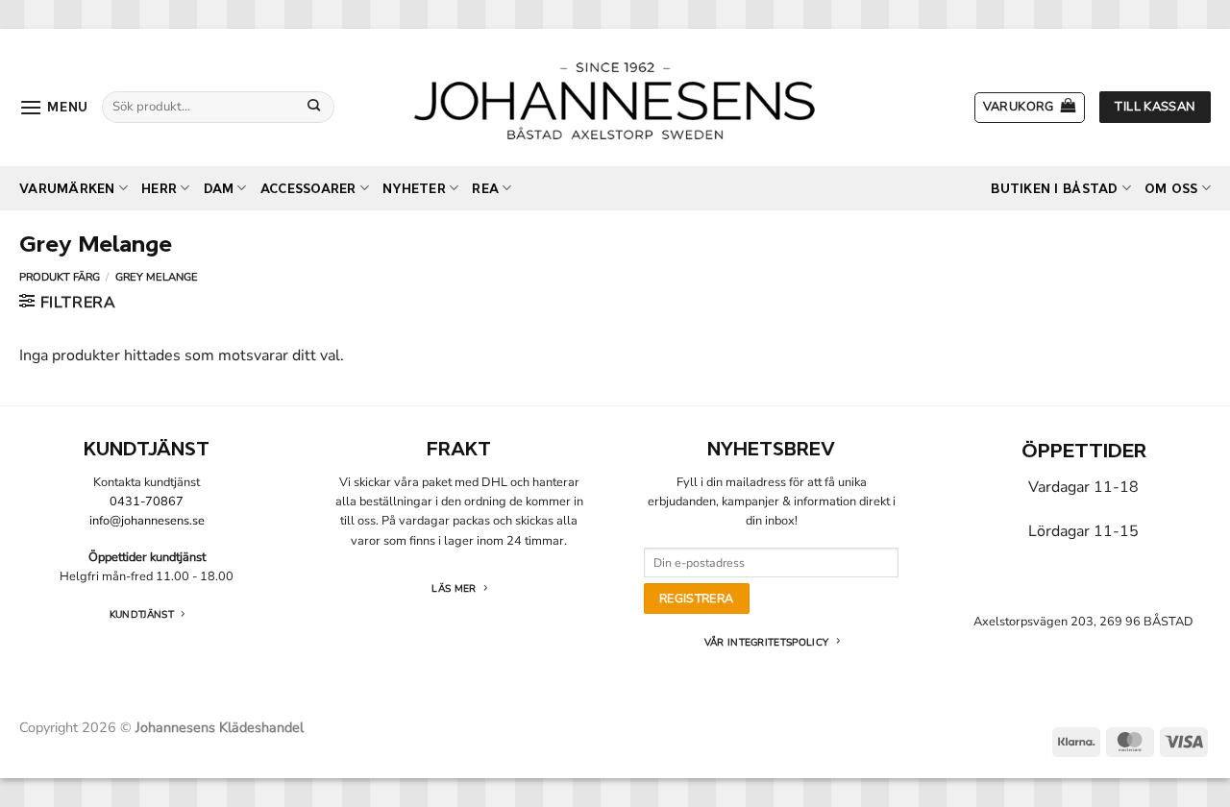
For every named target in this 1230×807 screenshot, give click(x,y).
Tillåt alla (891, 602)
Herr (159, 189)
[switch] (507, 516)
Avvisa (339, 602)
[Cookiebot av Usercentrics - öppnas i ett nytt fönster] (942, 185)
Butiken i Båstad (1054, 189)
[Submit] (314, 106)
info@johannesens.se (147, 520)
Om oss (1171, 189)
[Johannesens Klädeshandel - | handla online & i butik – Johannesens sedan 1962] (615, 98)
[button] (53, 107)
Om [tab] (903, 248)
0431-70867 (147, 501)
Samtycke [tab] (327, 248)
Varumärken (67, 189)
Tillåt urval (614, 602)
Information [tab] (615, 248)
